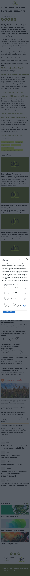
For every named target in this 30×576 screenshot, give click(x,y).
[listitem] (15, 285)
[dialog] (15, 288)
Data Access (15, 316)
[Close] (27, 259)
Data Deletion (7, 316)
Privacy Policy (23, 316)
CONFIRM (9, 311)
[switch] (24, 288)
